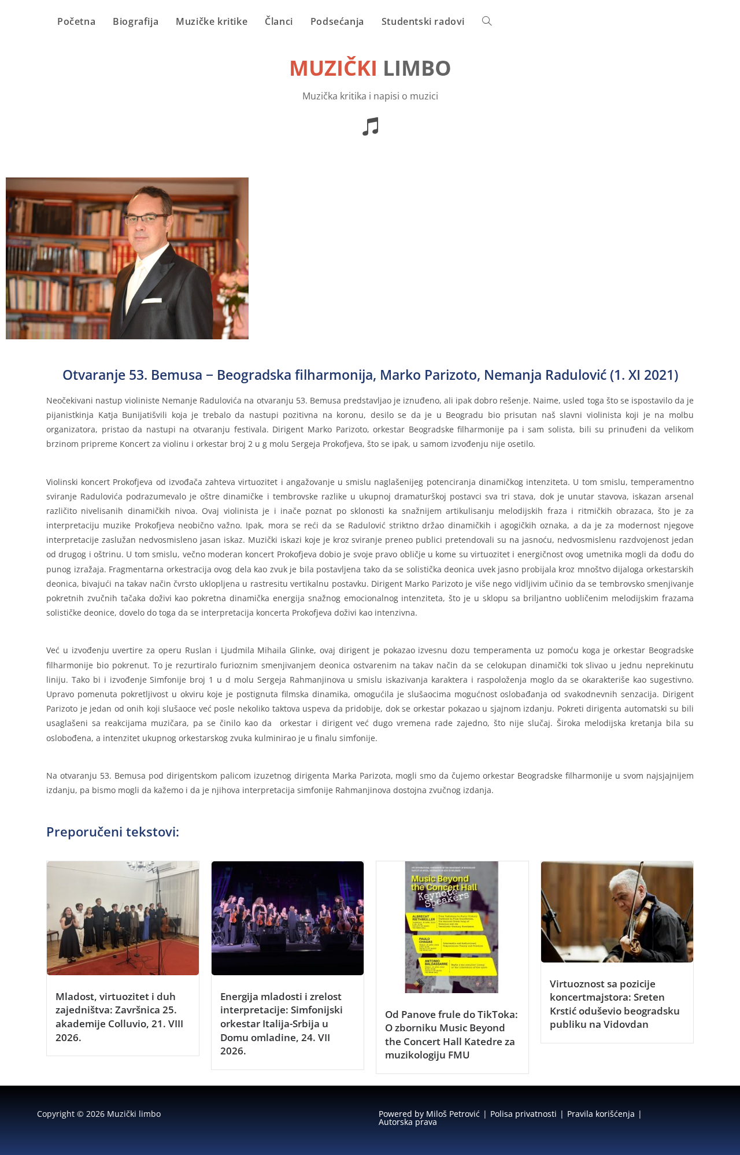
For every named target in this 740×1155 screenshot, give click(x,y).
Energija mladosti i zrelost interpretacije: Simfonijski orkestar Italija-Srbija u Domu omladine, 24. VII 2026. (281, 1023)
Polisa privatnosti (523, 1113)
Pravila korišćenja (601, 1113)
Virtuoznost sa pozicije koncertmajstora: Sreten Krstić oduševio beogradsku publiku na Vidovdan (615, 1004)
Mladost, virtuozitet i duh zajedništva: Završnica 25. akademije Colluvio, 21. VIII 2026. (119, 1017)
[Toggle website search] (486, 21)
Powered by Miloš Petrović (429, 1113)
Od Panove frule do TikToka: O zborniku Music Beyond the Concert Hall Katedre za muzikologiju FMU (451, 1035)
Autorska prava (408, 1121)
